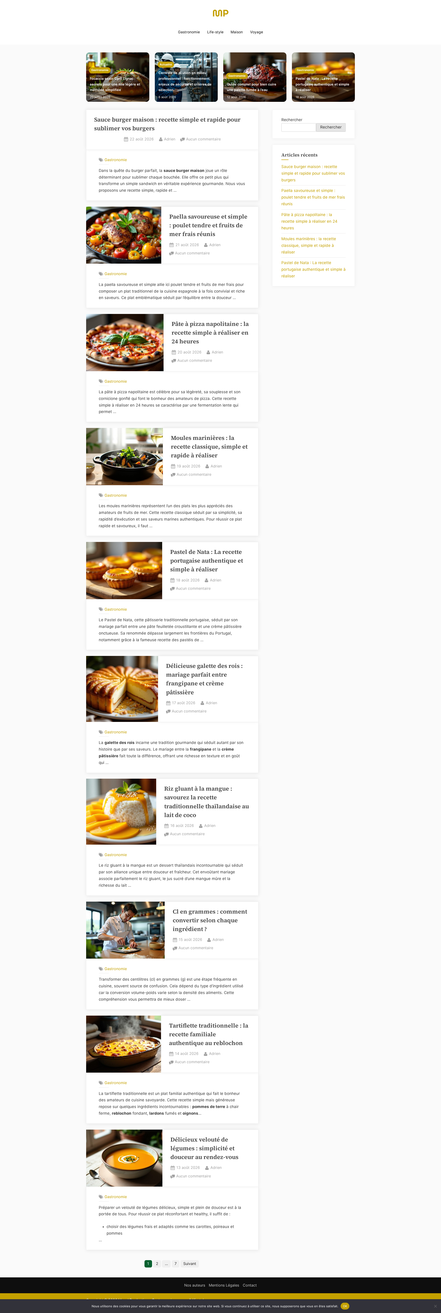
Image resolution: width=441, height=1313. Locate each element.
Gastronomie (189, 32)
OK (345, 1306)
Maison (237, 32)
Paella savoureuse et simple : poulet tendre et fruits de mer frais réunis (208, 225)
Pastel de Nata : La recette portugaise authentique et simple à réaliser (322, 84)
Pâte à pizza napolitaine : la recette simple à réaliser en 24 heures (210, 333)
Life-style (215, 32)
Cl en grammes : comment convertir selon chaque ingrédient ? (210, 920)
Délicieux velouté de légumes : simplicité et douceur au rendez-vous (204, 1148)
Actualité (166, 64)
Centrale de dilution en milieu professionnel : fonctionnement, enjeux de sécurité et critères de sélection (185, 81)
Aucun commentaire (203, 139)
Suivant (189, 1263)
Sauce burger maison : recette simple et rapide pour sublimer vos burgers (313, 173)
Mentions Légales (224, 1285)
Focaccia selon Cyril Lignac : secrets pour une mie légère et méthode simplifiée (115, 84)
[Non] (435, 1306)
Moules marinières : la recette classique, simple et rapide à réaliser (209, 447)
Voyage (256, 32)
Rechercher (291, 119)
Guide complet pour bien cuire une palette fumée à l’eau (251, 87)
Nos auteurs (194, 1285)
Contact (250, 1285)
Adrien (169, 139)
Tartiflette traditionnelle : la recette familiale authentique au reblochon (208, 1034)
